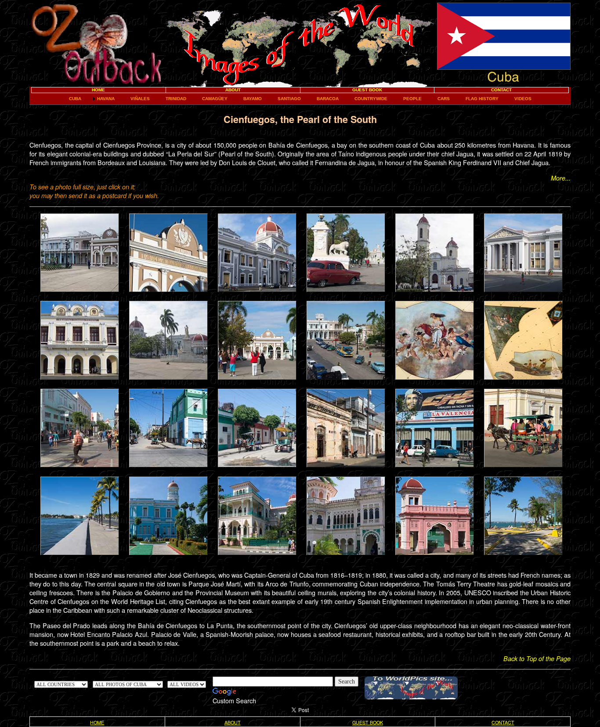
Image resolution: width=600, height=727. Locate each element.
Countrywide (370, 98)
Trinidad (176, 98)
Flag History (482, 98)
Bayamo (252, 98)
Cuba (75, 98)
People (412, 98)
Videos (522, 98)
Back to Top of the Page (537, 658)
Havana (106, 98)
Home (98, 89)
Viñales (140, 98)
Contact (501, 89)
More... (561, 178)
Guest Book (367, 89)
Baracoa (328, 98)
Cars (443, 98)
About (233, 89)
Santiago (289, 98)
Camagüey (215, 98)
